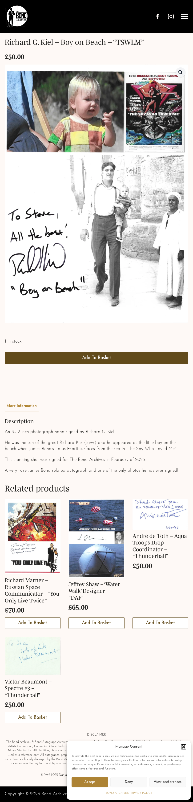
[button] (183, 747)
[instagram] (171, 16)
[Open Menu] (184, 16)
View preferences (167, 782)
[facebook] (158, 16)
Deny (129, 782)
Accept (89, 782)
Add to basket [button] (32, 623)
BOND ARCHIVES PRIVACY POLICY (128, 793)
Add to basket (96, 358)
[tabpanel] (96, 446)
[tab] (22, 406)
